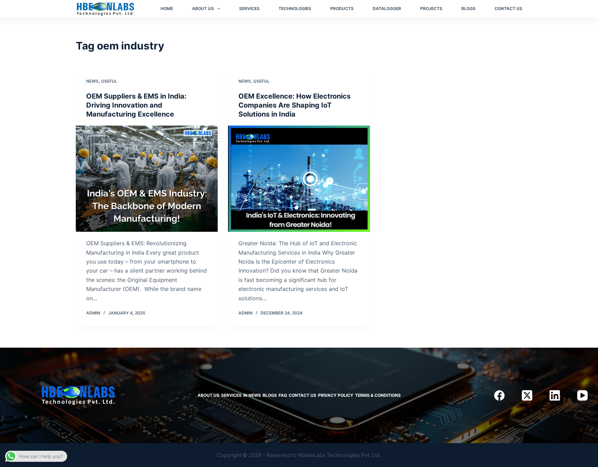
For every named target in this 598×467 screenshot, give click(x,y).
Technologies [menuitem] (295, 8)
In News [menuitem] (252, 395)
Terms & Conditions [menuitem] (378, 395)
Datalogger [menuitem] (387, 8)
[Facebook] (499, 395)
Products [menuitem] (342, 8)
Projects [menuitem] (431, 8)
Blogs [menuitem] (468, 8)
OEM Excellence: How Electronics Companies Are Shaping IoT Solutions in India (294, 105)
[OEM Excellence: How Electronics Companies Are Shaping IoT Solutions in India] (299, 179)
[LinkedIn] (555, 395)
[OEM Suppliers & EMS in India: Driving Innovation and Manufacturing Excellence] (147, 179)
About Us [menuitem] (203, 8)
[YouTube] (582, 395)
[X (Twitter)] (527, 395)
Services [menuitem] (249, 8)
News (92, 81)
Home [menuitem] (167, 8)
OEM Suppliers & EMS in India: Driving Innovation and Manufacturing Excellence (136, 105)
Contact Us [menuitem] (508, 8)
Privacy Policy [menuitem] (335, 395)
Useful (109, 81)
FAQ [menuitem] (283, 395)
